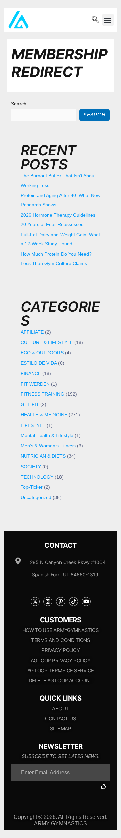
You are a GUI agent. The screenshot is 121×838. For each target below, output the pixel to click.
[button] (108, 20)
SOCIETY (31, 466)
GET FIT (30, 404)
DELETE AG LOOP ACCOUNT (61, 680)
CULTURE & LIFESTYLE (47, 342)
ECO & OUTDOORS (42, 352)
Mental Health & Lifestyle (47, 435)
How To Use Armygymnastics (60, 630)
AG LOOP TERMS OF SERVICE (60, 670)
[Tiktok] (73, 601)
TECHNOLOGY (37, 477)
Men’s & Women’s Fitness (48, 445)
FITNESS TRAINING (42, 394)
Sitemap (60, 728)
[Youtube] (86, 601)
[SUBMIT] (105, 786)
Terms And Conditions (60, 640)
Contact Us (60, 718)
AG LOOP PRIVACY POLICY (60, 660)
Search (18, 103)
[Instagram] (47, 601)
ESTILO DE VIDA (39, 363)
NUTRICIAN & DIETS (43, 456)
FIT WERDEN (35, 384)
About (60, 708)
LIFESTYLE (33, 425)
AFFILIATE (32, 332)
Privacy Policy (60, 650)
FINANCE (31, 373)
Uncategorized (36, 497)
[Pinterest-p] (60, 601)
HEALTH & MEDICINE (44, 414)
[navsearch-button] (95, 20)
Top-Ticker (32, 487)
